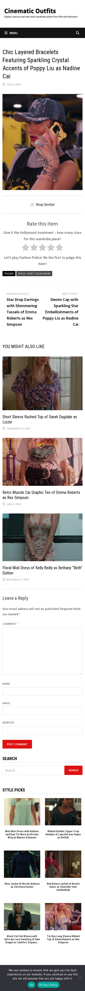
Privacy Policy (48, 984)
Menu (13, 33)
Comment (10, 624)
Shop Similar (45, 204)
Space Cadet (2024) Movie (34, 273)
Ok (31, 984)
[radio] (25, 248)
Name (6, 684)
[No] (80, 978)
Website (8, 722)
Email (6, 703)
